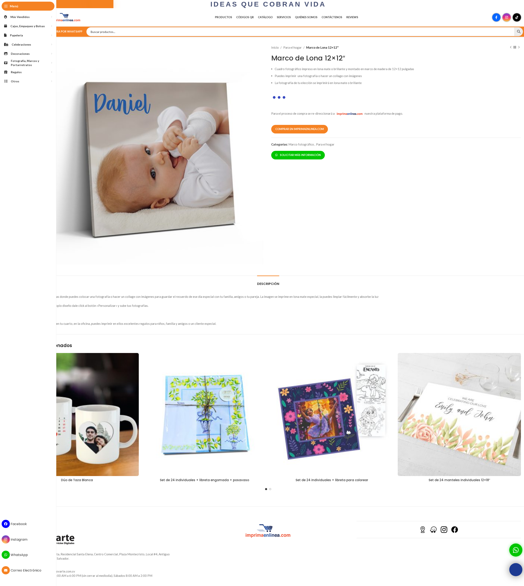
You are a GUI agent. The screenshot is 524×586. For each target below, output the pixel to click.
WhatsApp (19, 554)
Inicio (275, 47)
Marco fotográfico (301, 144)
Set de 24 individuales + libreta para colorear (332, 480)
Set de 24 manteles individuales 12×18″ (459, 480)
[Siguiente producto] (519, 47)
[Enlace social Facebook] (496, 17)
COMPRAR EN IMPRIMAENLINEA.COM (299, 129)
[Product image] (77, 414)
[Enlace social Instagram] (507, 17)
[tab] (268, 282)
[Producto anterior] (511, 47)
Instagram (18, 539)
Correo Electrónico (25, 570)
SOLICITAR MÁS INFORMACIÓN (300, 155)
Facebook (18, 524)
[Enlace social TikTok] (517, 17)
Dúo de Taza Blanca (77, 480)
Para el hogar (292, 47)
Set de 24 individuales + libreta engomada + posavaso (204, 480)
